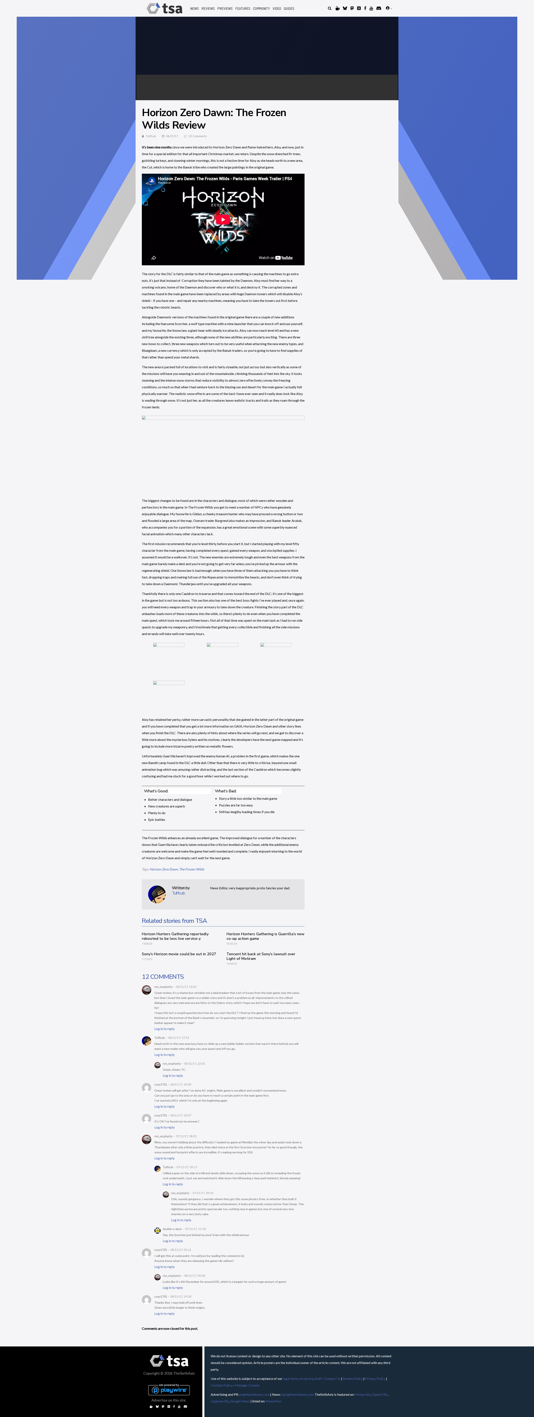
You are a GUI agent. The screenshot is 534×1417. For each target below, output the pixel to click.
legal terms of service (298, 1378)
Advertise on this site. (168, 1400)
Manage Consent (247, 1385)
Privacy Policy (375, 1378)
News (194, 8)
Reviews (208, 8)
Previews (225, 8)
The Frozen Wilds (191, 869)
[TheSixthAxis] (164, 14)
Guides (289, 8)
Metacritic (362, 1394)
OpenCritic (380, 1394)
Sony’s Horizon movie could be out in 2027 (179, 953)
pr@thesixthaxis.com (254, 1394)
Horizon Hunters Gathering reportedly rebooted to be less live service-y (175, 936)
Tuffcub (151, 136)
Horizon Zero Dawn (164, 869)
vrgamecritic (220, 1401)
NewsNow (273, 1401)
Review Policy (353, 1378)
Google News (240, 1401)
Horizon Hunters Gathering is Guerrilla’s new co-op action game (265, 936)
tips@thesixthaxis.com (298, 1394)
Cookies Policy (221, 1385)
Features (242, 8)
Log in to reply (164, 1029)
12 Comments (198, 136)
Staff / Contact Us (327, 1378)
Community (261, 8)
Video (277, 8)
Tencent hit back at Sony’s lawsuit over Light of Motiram (261, 956)
